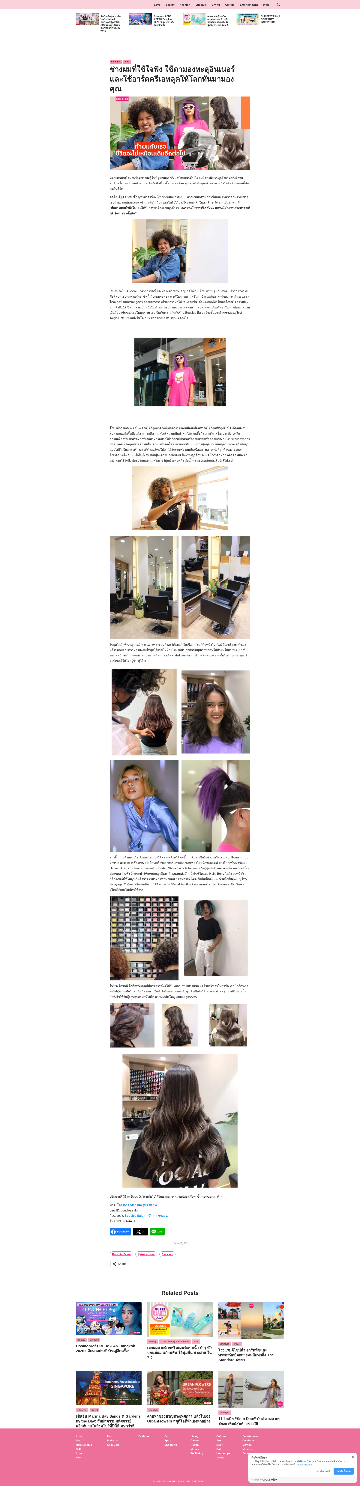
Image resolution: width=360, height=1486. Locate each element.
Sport (167, 1440)
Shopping (170, 1444)
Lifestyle (201, 4)
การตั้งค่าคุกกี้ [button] (323, 1471)
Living (216, 4)
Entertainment (249, 4)
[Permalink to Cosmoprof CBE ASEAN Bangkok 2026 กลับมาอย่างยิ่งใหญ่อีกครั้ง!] (140, 18)
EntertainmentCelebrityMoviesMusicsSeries (251, 1445)
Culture (230, 4)
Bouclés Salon (121, 1254)
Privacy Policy (304, 1464)
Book (219, 1444)
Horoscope (223, 1453)
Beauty (170, 4)
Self (78, 1449)
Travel (237, 1344)
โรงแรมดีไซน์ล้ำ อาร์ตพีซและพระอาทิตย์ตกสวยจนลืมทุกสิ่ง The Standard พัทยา (246, 1355)
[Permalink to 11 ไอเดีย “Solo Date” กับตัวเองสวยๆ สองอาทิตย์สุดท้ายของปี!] (251, 1389)
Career (194, 1440)
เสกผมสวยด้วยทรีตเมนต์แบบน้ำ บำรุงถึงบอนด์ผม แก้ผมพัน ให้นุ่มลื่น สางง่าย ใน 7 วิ (217, 20)
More (266, 4)
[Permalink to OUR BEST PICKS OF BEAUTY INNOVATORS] (247, 18)
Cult (219, 1449)
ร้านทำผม (167, 1254)
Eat (166, 1436)
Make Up (112, 1440)
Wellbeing (197, 1453)
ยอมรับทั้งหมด (344, 1471)
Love (157, 4)
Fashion (185, 4)
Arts (219, 1440)
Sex (78, 1440)
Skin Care (113, 1444)
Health (194, 1444)
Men (78, 1457)
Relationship (84, 1444)
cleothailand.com (171, 1481)
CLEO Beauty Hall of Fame (175, 1341)
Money (194, 1449)
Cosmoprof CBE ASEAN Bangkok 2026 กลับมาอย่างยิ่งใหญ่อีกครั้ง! (164, 20)
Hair (127, 61)
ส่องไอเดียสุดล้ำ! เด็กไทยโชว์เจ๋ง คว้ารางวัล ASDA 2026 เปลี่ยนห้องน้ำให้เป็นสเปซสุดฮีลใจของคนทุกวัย (110, 23)
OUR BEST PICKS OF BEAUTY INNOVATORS (270, 19)
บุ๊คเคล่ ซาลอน (146, 1254)
